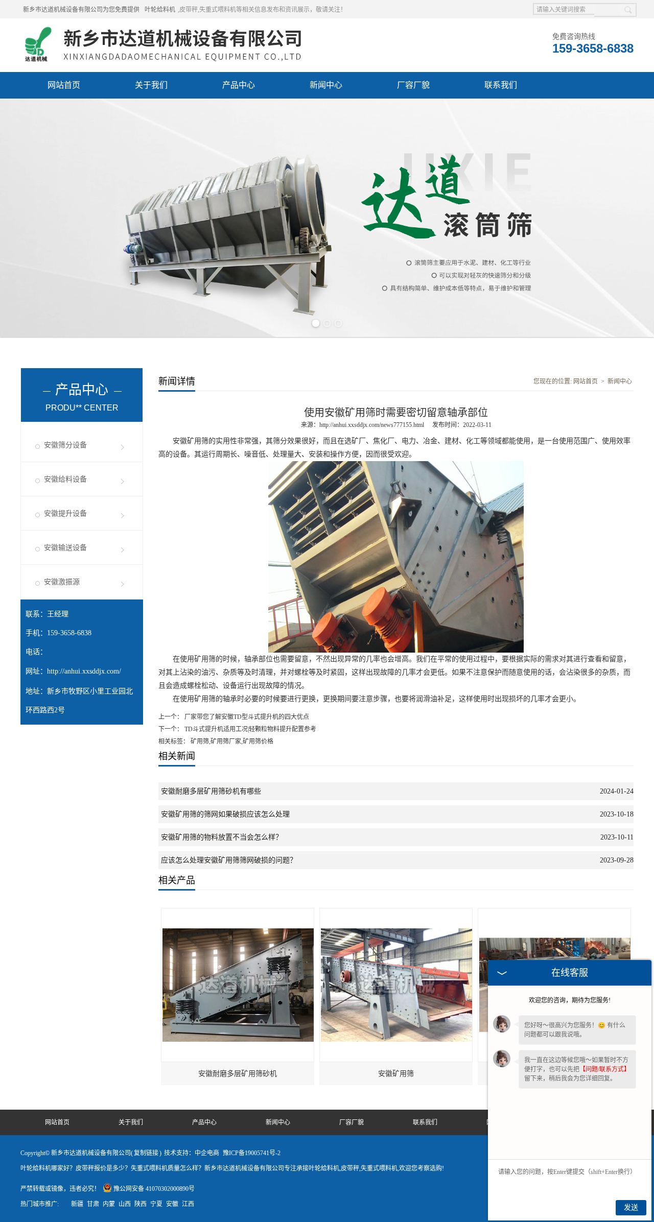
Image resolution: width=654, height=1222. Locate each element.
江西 (188, 1204)
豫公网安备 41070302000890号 (154, 1188)
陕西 (140, 1204)
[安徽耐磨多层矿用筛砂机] (238, 913)
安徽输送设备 (65, 548)
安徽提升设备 (65, 513)
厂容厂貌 (413, 85)
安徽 (172, 1204)
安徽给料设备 (65, 479)
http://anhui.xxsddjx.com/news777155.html (371, 424)
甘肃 (93, 1204)
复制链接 (146, 1153)
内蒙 (109, 1204)
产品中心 (238, 85)
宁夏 (156, 1204)
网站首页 (64, 85)
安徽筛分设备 (65, 445)
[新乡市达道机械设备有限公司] (166, 31)
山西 (125, 1204)
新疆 (77, 1204)
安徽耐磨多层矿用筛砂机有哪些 (211, 791)
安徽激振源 (62, 582)
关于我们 (151, 85)
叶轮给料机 (160, 9)
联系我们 (500, 85)
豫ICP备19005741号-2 (252, 1153)
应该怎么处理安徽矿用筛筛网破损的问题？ (229, 860)
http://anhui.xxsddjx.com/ (84, 671)
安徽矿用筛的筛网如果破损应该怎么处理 (225, 814)
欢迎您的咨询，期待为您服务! (570, 1000)
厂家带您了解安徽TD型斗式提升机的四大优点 (246, 717)
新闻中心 (326, 85)
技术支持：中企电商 (191, 1153)
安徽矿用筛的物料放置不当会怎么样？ (222, 837)
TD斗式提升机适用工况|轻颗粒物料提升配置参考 (249, 729)
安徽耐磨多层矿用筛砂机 (237, 1073)
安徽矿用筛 (396, 1073)
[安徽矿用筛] (396, 913)
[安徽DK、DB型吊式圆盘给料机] (555, 913)
